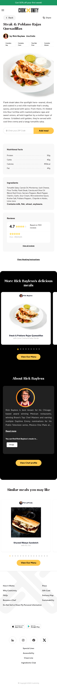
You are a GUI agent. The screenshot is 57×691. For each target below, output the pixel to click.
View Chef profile (28, 463)
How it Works (9, 586)
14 (44, 556)
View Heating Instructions (28, 259)
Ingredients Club (28, 663)
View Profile (30, 36)
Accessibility (28, 653)
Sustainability (48, 600)
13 (41, 556)
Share (48, 17)
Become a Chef (9, 600)
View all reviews (28, 246)
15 (47, 556)
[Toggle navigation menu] (2, 10)
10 (33, 556)
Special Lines (28, 648)
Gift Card (46, 590)
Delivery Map (48, 595)
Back (10, 17)
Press (44, 586)
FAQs (5, 595)
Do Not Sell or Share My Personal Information (22, 605)
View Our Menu (28, 357)
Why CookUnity (10, 590)
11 (36, 556)
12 (39, 556)
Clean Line (28, 658)
